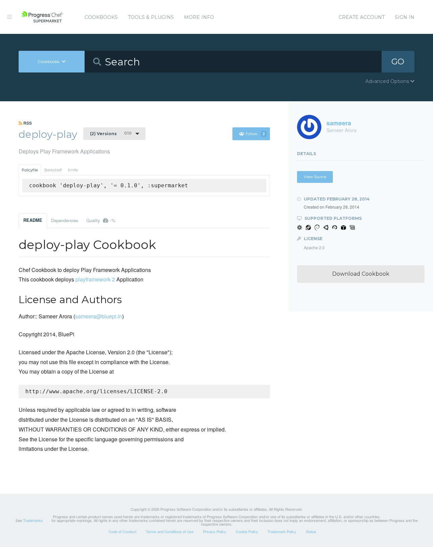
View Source (315, 176)
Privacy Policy (214, 531)
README (32, 220)
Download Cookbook (360, 274)
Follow (255, 133)
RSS (27, 123)
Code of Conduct (122, 531)
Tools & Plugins (151, 17)
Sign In (404, 17)
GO (397, 61)
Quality (100, 220)
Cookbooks (101, 17)
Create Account (362, 17)
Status (311, 531)
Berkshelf (53, 170)
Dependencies (64, 220)
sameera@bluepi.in (98, 316)
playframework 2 (95, 279)
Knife (73, 170)
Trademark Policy (282, 531)
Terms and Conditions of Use (169, 531)
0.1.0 (110, 133)
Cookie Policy (247, 531)
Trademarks (33, 520)
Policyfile (30, 170)
